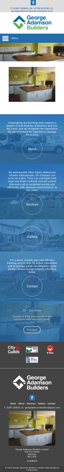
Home (13, 403)
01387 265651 (20, 8)
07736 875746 (42, 8)
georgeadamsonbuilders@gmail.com (32, 11)
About (21, 403)
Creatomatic (32, 470)
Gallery (41, 403)
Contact (32, 329)
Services (31, 403)
